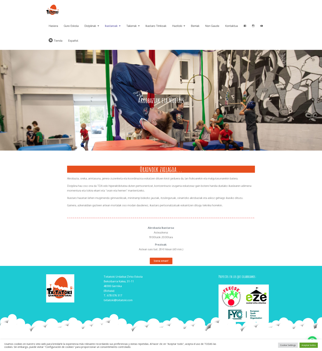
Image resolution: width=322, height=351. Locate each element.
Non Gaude (212, 26)
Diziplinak (90, 26)
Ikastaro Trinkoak (155, 26)
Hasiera (53, 26)
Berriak (195, 26)
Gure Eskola (71, 26)
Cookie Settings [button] (288, 345)
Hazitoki (177, 26)
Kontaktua (231, 26)
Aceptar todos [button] (309, 345)
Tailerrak (131, 26)
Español (73, 40)
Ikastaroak (111, 26)
